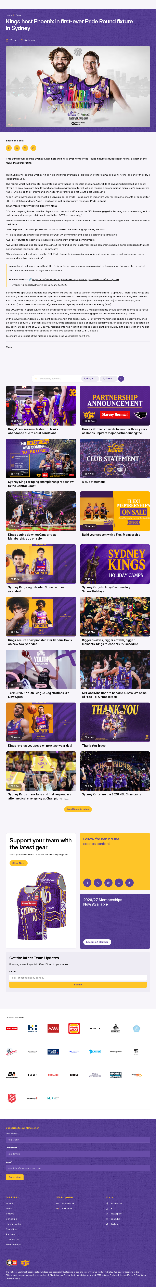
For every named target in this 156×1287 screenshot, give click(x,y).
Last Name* (11, 1148)
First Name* (11, 1134)
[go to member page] (78, 364)
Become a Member (97, 942)
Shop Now (18, 863)
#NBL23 (82, 279)
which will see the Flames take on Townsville (77, 292)
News (18, 15)
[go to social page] (87, 883)
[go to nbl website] (12, 1263)
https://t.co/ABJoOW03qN (47, 279)
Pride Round (87, 174)
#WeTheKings (70, 279)
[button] (90, 379)
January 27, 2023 (57, 284)
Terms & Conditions (137, 1275)
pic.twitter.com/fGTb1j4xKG (103, 279)
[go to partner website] (12, 1028)
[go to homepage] (25, 1263)
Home (9, 15)
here (86, 336)
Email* (12, 971)
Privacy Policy (13, 1278)
